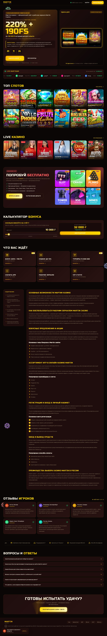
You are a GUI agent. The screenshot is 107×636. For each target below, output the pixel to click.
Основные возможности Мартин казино (13, 295)
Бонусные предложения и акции (13, 306)
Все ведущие (97, 138)
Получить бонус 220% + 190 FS (53, 609)
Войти (87, 2)
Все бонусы (32, 58)
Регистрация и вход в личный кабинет (12, 314)
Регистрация (97, 2)
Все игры (99, 86)
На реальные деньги (33, 196)
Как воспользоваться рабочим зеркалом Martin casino (13, 301)
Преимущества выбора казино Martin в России (13, 322)
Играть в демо (14, 196)
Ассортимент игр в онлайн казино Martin (13, 310)
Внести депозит (80, 233)
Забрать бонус (13, 58)
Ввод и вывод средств (12, 318)
